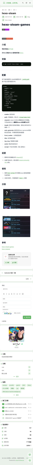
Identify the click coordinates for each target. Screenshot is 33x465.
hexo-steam (8, 20)
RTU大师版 (5, 388)
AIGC (23, 385)
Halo (17, 460)
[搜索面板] (23, 3)
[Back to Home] (30, 460)
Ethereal (22, 460)
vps (17, 388)
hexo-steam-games (8, 247)
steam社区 (19, 157)
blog (28, 17)
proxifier (11, 385)
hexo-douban (6, 249)
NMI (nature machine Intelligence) (11, 391)
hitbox (29, 385)
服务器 (22, 388)
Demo (21, 53)
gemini (18, 385)
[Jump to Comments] (30, 455)
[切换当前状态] (22, 344)
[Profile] (16, 334)
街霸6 (12, 388)
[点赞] (5, 256)
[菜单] (30, 3)
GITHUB (10, 49)
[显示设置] (26, 3)
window (5, 385)
